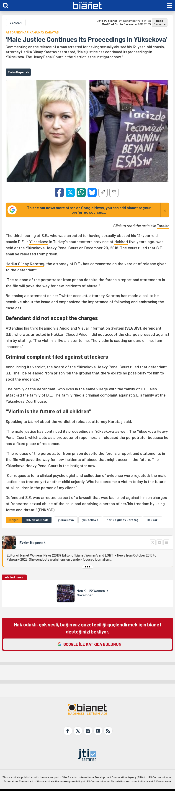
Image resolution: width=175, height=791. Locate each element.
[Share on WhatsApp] (81, 192)
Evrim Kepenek (32, 542)
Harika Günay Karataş (25, 263)
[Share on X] (70, 192)
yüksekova (66, 520)
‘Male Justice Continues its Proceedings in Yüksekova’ (86, 39)
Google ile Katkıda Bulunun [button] (92, 644)
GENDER (16, 22)
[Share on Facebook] (59, 192)
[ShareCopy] (103, 192)
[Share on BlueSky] (92, 192)
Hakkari (121, 241)
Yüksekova (38, 241)
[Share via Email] (113, 192)
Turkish (163, 225)
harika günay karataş (122, 520)
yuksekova (90, 520)
